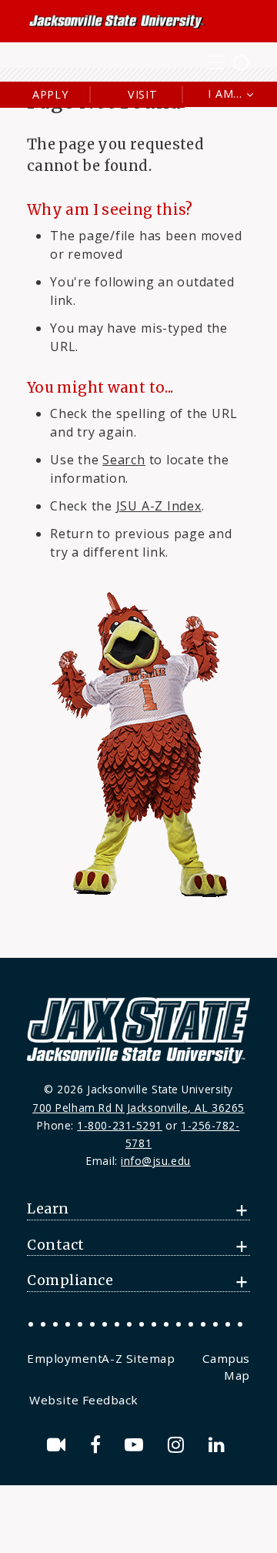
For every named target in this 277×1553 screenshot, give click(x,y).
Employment (64, 1358)
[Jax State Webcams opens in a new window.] (58, 1444)
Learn (48, 1208)
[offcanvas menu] (229, 63)
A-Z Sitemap (138, 1358)
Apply (50, 94)
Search (123, 459)
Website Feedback (83, 1399)
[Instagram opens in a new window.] (178, 1444)
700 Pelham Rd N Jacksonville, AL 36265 (138, 1107)
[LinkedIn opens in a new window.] (219, 1444)
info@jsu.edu (156, 1160)
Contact (56, 1245)
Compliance (70, 1280)
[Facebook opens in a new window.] (98, 1444)
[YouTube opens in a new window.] (136, 1444)
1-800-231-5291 (119, 1125)
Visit (143, 94)
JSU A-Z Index (159, 505)
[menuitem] (64, 1358)
